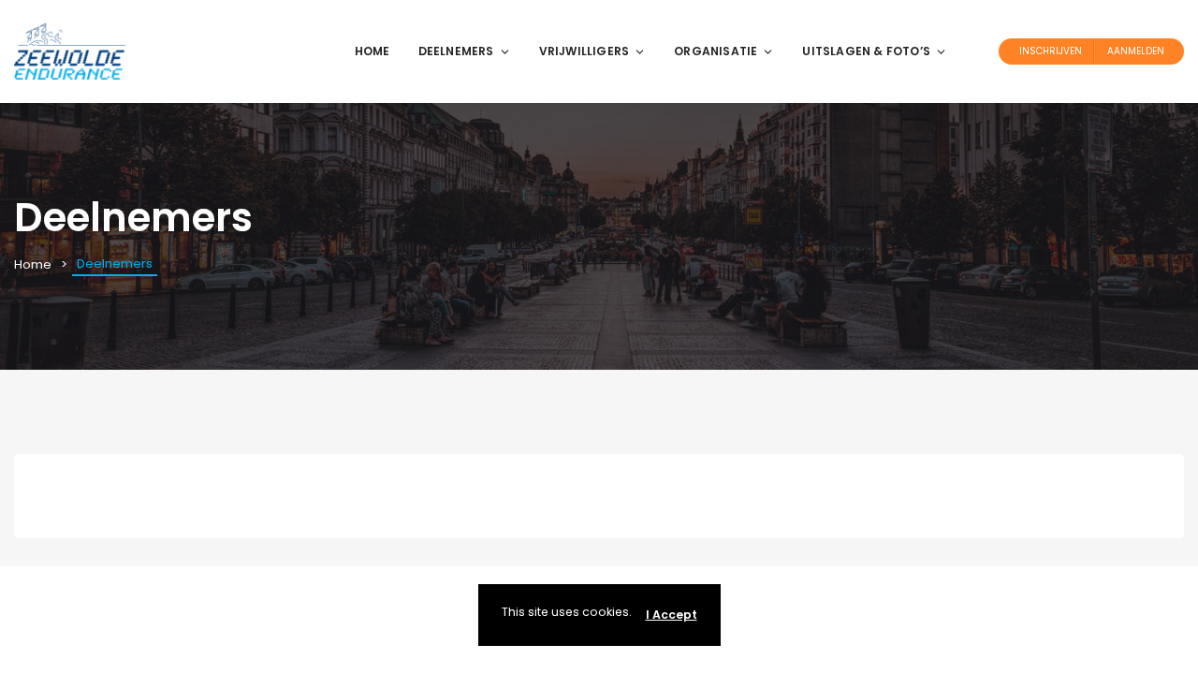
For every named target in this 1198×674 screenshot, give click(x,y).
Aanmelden (1135, 51)
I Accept (671, 615)
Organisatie (715, 51)
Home (372, 51)
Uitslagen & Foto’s (866, 51)
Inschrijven (1050, 51)
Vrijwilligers (584, 51)
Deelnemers (456, 51)
